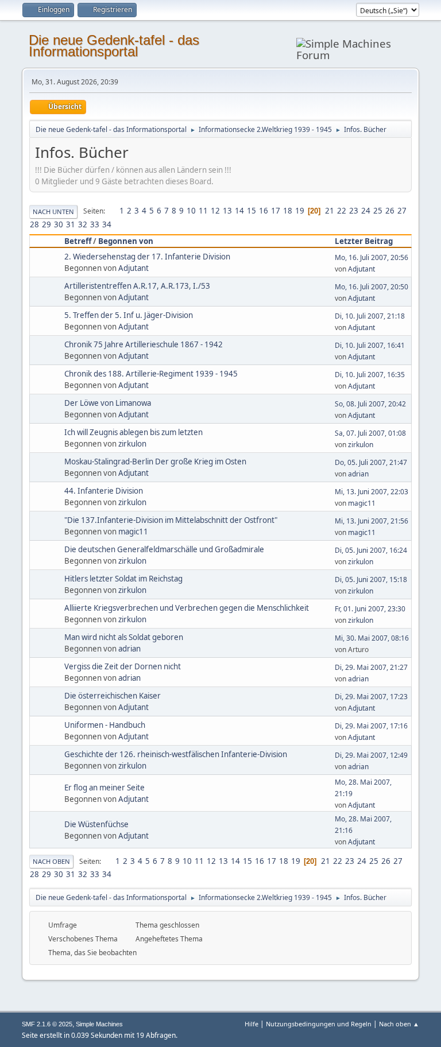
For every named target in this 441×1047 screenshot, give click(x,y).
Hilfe (251, 1023)
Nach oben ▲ (399, 1023)
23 (353, 210)
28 (34, 224)
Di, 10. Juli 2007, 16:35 (370, 374)
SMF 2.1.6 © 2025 (47, 1024)
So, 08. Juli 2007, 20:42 (370, 404)
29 (46, 224)
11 (203, 210)
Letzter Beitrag (364, 241)
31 (70, 224)
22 (341, 210)
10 (191, 210)
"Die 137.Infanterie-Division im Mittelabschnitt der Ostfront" (170, 520)
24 (365, 210)
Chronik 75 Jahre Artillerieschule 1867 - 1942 (143, 344)
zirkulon (132, 444)
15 (251, 210)
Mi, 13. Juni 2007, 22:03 (371, 492)
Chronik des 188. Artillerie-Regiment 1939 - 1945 (151, 374)
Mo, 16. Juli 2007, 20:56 (371, 257)
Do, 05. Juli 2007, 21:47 (371, 462)
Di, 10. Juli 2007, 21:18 (370, 316)
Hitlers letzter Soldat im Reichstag (123, 578)
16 (263, 210)
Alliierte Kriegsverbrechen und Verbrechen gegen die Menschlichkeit (186, 608)
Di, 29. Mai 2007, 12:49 (371, 755)
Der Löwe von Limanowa (107, 403)
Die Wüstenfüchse (96, 824)
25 (377, 210)
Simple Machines (99, 1024)
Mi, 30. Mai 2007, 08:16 (372, 638)
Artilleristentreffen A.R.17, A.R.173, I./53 (137, 286)
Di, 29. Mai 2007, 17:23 (371, 696)
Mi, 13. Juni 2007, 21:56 (371, 521)
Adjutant (133, 268)
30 (58, 224)
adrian (358, 474)
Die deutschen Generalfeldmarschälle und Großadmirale (164, 549)
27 (402, 210)
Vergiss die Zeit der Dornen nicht (122, 666)
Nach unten (53, 211)
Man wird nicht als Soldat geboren (123, 637)
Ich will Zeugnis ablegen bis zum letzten (133, 432)
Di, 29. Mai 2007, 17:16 (371, 726)
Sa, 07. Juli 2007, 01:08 (370, 433)
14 (239, 210)
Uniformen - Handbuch (104, 725)
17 (275, 210)
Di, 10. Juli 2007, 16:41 (370, 345)
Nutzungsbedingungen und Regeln (319, 1023)
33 (94, 224)
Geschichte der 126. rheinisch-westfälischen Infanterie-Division (175, 754)
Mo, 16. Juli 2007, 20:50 (371, 287)
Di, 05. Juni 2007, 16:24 (371, 550)
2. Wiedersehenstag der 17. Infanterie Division (147, 256)
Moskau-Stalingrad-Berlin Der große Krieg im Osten (155, 461)
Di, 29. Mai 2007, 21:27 (371, 667)
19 (299, 210)
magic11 (362, 503)
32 (82, 224)
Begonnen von (125, 241)
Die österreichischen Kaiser (112, 696)
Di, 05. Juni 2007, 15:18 (371, 579)
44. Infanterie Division (103, 491)
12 (215, 210)
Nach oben (51, 861)
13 (227, 210)
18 (287, 210)
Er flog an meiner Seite (104, 787)
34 (106, 224)
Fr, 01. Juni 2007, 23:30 (370, 609)
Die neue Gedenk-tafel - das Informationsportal (114, 45)
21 (329, 210)
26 (389, 210)
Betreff (77, 241)
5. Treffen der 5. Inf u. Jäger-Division (128, 315)
